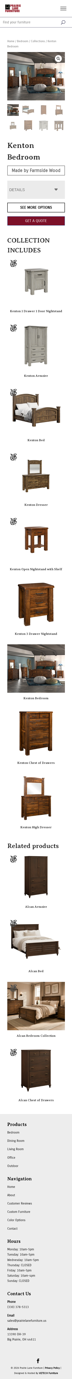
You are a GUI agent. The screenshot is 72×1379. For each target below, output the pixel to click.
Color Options (16, 1220)
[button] (58, 58)
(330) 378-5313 (18, 1307)
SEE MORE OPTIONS (36, 207)
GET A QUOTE (36, 221)
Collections (38, 41)
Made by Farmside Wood (36, 170)
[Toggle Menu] (63, 8)
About (11, 1195)
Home (10, 41)
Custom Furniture (18, 1212)
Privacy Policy (52, 1368)
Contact (12, 1228)
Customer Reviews (19, 1203)
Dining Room (15, 1141)
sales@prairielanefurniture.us (26, 1321)
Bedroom (22, 41)
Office (11, 1157)
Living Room (15, 1149)
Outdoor (12, 1166)
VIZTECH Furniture (48, 1373)
